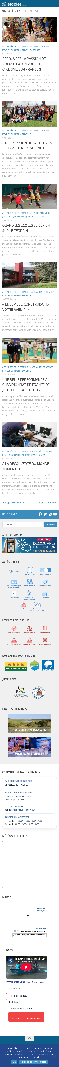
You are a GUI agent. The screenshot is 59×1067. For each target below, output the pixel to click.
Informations (28, 455)
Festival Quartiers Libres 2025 (21, 1008)
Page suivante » (47, 502)
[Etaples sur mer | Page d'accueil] (18, 3)
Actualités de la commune (16, 46)
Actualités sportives (42, 367)
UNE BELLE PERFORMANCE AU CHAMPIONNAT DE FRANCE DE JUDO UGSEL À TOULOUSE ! (26, 385)
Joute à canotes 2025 (18, 996)
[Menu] (55, 3)
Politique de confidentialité (33, 1062)
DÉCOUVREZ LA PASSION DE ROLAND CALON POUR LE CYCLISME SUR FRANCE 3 (24, 64)
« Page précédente (13, 502)
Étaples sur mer (11, 50)
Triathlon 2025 (15, 1002)
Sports (36, 50)
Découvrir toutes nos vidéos (26, 1018)
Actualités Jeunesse (41, 292)
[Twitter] (45, 514)
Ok (14, 1062)
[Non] (55, 1055)
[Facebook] (40, 514)
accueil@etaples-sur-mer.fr (22, 810)
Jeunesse (26, 50)
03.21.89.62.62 (16, 806)
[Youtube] (55, 514)
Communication (39, 46)
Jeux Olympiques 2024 (24, 216)
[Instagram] (50, 514)
